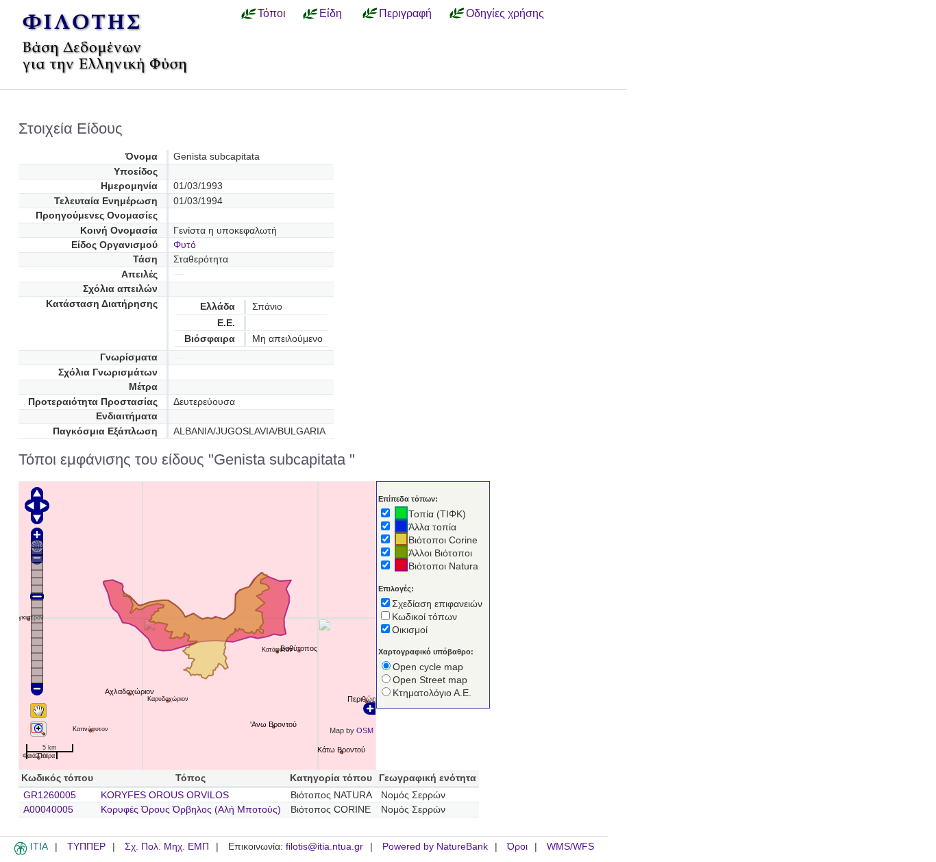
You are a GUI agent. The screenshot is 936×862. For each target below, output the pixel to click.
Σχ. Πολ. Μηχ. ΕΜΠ (167, 846)
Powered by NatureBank (435, 846)
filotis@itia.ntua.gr (324, 846)
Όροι (517, 846)
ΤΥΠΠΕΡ (86, 846)
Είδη (330, 13)
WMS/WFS (570, 846)
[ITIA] (20, 852)
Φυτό (184, 245)
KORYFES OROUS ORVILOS (165, 795)
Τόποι (272, 13)
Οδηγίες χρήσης (505, 13)
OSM (364, 730)
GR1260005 (49, 795)
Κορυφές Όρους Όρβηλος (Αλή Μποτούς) (191, 809)
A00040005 (48, 809)
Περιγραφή (405, 13)
